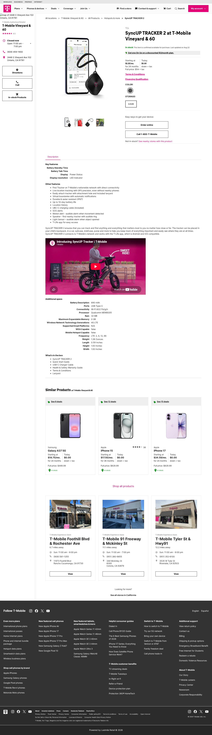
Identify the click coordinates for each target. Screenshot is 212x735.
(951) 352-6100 (167, 556)
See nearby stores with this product (155, 141)
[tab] (52, 157)
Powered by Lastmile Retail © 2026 (106, 730)
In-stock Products (17, 96)
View (70, 574)
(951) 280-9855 (114, 556)
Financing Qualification (136, 79)
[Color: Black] (130, 91)
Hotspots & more (112, 18)
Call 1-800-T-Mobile (147, 134)
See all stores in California (123, 595)
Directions (17, 71)
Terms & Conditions (135, 74)
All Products (94, 18)
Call (17, 83)
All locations (51, 18)
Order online (147, 125)
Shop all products (123, 486)
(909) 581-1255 (61, 556)
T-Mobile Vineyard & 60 (72, 18)
